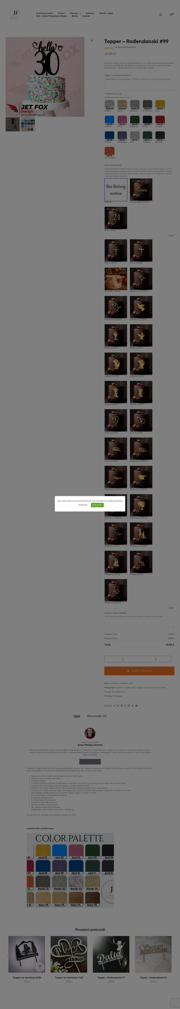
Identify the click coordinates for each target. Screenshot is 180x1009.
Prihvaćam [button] (97, 505)
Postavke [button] (82, 505)
